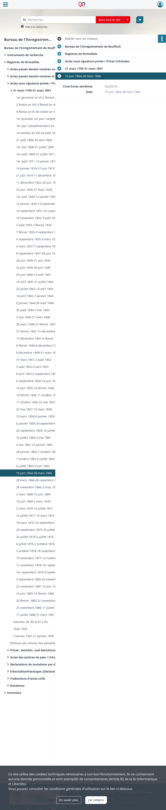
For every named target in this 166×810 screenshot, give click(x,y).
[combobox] (113, 19)
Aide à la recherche (36, 27)
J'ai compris (96, 800)
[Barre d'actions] (162, 39)
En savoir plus (68, 800)
